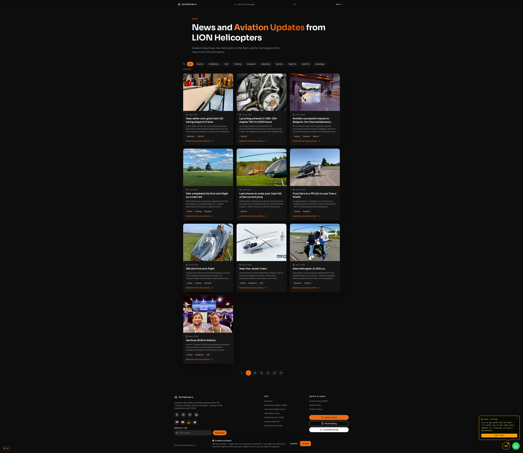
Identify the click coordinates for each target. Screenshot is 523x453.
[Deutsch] (188, 422)
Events (200, 64)
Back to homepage (246, 4)
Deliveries (265, 64)
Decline (293, 443)
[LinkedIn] (196, 414)
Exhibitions (214, 64)
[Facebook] (176, 414)
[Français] (194, 422)
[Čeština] (176, 422)
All (190, 64)
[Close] (517, 418)
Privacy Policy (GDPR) (318, 401)
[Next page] (281, 373)
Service (279, 64)
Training (237, 64)
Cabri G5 (292, 64)
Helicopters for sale (273, 425)
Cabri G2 (305, 64)
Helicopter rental (272, 413)
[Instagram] (183, 414)
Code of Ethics (316, 409)
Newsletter (180, 428)
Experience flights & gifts (275, 405)
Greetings (319, 64)
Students (251, 64)
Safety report (330, 417)
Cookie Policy (315, 405)
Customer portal (330, 429)
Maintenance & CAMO (274, 417)
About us (268, 401)
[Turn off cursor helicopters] (6, 448)
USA (226, 64)
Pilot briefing (331, 423)
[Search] (294, 4)
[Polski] (182, 422)
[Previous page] (242, 373)
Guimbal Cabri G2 (272, 421)
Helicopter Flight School (275, 409)
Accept (305, 443)
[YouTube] (189, 414)
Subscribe (219, 432)
